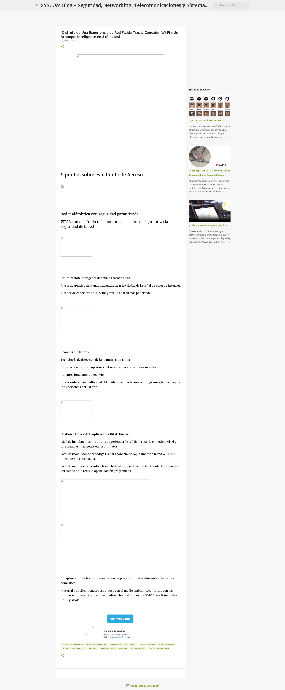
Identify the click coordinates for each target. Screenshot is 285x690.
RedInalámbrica (138, 649)
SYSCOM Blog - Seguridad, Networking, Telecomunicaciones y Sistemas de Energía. (137, 5)
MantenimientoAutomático (123, 644)
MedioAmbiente (148, 644)
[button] (62, 46)
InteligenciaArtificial (96, 644)
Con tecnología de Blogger (144, 686)
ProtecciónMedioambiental (113, 649)
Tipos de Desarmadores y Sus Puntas (206, 120)
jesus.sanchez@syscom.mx (121, 637)
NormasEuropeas (167, 644)
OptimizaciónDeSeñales (73, 649)
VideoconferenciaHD (159, 649)
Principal (92, 649)
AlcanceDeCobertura (72, 644)
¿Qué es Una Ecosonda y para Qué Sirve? (208, 225)
